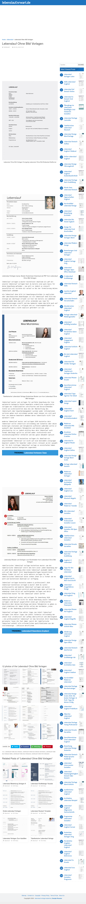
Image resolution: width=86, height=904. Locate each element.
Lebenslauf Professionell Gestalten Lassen (70, 521)
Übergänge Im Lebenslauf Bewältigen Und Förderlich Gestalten (69, 109)
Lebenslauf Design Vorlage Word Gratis (70, 458)
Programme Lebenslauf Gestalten (68, 818)
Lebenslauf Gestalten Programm (68, 877)
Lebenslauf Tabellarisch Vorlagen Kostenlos (70, 371)
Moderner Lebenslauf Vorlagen (68, 474)
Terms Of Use (54, 895)
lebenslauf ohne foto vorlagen (40, 754)
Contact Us (30, 895)
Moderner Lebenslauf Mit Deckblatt (69, 426)
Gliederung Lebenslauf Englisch (68, 634)
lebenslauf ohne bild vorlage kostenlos (34, 751)
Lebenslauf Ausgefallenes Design (69, 587)
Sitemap (24, 895)
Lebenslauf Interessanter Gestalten (68, 765)
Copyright (37, 895)
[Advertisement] (43, 23)
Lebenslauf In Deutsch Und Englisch (68, 99)
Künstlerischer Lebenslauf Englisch (69, 308)
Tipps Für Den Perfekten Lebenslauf (68, 570)
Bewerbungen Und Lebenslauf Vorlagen (70, 253)
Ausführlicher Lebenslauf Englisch (68, 792)
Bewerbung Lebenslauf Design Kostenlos (70, 748)
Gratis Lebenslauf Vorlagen (12, 811)
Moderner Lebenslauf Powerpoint (68, 603)
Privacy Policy (45, 895)
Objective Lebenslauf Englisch (68, 716)
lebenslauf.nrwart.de (16, 2)
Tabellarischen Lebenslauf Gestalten (69, 538)
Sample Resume (57, 898)
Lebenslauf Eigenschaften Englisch (69, 197)
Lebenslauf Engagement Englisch (68, 340)
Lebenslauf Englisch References (68, 854)
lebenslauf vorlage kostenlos (43, 898)
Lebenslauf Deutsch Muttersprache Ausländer (70, 757)
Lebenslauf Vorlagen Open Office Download (69, 270)
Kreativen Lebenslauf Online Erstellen (70, 434)
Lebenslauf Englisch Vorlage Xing (70, 261)
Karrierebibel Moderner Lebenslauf (68, 680)
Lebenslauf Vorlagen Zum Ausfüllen (15, 838)
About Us (61, 895)
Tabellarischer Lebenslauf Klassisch (69, 128)
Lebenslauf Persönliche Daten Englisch (70, 332)
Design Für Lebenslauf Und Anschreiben (69, 229)
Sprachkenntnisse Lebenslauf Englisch (70, 387)
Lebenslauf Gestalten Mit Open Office (70, 529)
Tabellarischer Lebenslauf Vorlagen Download (46, 838)
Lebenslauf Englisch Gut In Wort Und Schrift (70, 578)
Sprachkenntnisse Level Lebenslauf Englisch (70, 740)
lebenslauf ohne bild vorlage (13, 751)
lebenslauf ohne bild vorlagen (22, 754)
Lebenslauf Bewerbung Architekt (68, 213)
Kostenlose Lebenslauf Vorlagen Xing (69, 835)
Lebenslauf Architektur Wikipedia (68, 482)
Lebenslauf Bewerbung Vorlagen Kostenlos (17, 784)
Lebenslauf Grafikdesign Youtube (42, 784)
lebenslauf (7, 47)
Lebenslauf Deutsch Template (41, 811)
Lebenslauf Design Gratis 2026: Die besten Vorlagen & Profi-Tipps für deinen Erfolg (70, 698)
